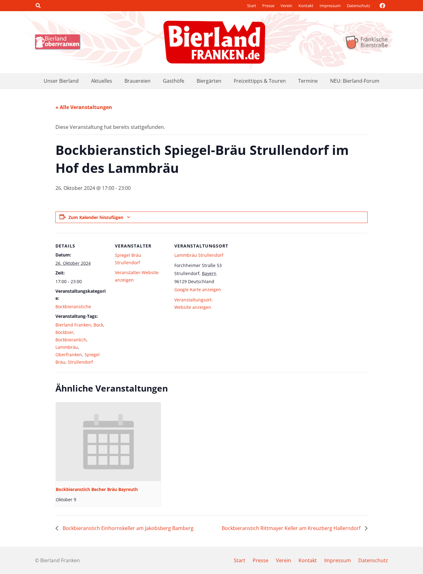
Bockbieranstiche (73, 306)
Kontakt (306, 5)
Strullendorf (80, 362)
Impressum (330, 5)
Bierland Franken (73, 325)
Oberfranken (68, 354)
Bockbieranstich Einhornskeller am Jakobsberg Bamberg (127, 528)
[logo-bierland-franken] (214, 42)
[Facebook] (382, 5)
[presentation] (108, 441)
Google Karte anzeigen (197, 289)
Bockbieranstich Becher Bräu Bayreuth (97, 489)
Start (251, 5)
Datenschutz (358, 5)
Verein (286, 5)
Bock (98, 325)
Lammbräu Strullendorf (198, 255)
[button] (38, 5)
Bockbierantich (70, 340)
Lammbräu (66, 347)
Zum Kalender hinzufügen (95, 217)
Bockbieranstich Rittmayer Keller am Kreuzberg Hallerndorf (292, 528)
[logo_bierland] (59, 42)
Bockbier (64, 332)
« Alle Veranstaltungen (83, 107)
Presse (268, 5)
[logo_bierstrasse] (366, 42)
